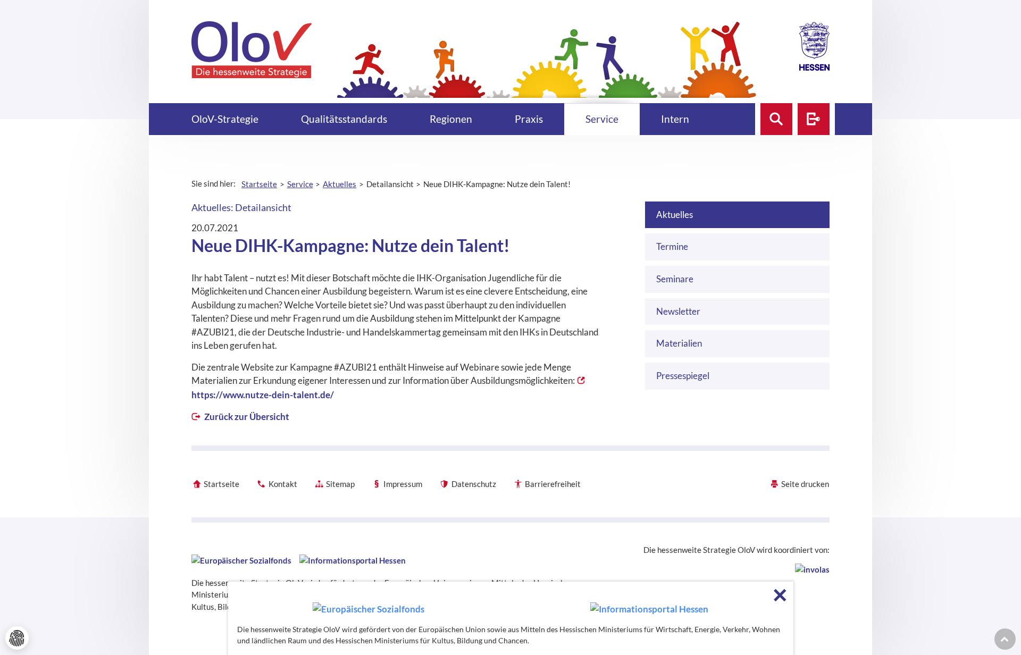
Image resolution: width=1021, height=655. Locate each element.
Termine (672, 246)
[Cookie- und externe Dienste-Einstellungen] (17, 638)
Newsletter (678, 311)
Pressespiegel (682, 375)
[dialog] (510, 618)
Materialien (679, 343)
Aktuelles (674, 214)
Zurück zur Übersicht (246, 416)
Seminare (674, 278)
